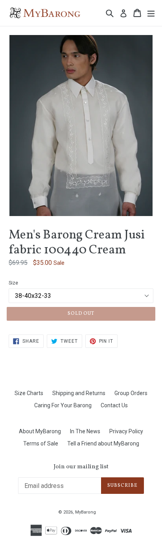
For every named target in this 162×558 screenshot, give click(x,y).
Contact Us (114, 405)
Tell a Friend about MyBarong (103, 443)
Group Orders (130, 393)
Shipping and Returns (78, 393)
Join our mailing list (81, 467)
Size (13, 283)
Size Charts (29, 393)
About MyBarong (40, 431)
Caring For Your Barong (63, 405)
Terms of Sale (40, 443)
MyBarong (85, 512)
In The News (85, 431)
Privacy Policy (126, 431)
